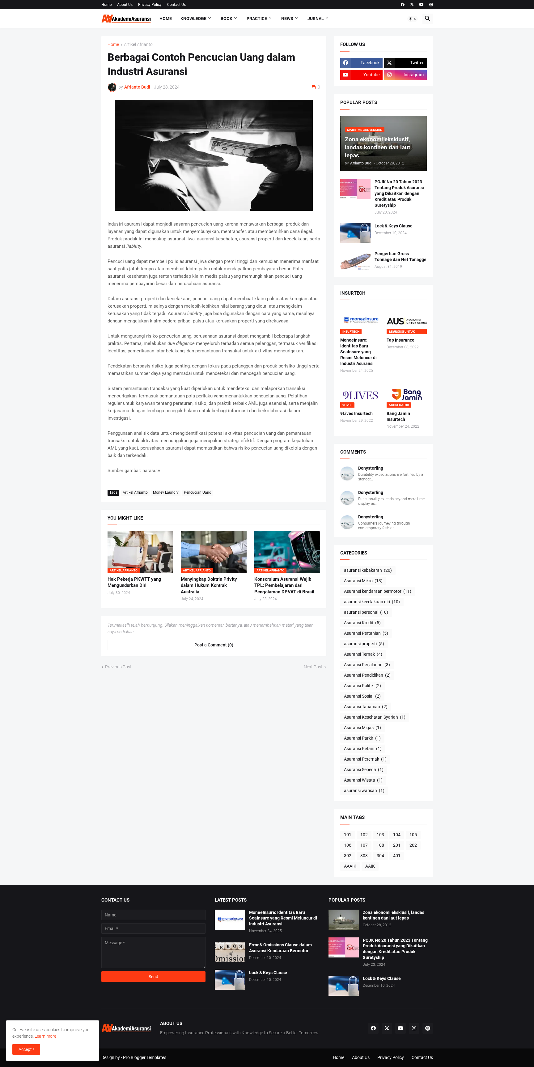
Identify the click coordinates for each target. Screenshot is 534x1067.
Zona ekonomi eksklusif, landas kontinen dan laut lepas (393, 915)
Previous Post (118, 666)
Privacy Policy (150, 4)
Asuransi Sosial (362, 696)
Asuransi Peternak (365, 759)
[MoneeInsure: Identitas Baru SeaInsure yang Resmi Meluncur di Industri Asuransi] (230, 920)
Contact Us (176, 4)
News (287, 18)
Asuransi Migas (362, 727)
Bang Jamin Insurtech (398, 416)
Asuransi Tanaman (366, 706)
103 (380, 834)
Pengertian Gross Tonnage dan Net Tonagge (400, 256)
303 (364, 855)
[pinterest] (431, 4)
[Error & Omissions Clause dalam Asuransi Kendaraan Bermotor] (230, 952)
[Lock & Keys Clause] (355, 233)
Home (106, 4)
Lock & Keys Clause (394, 225)
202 (413, 845)
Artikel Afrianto (138, 44)
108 (380, 845)
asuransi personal (366, 612)
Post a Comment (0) (213, 644)
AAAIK (350, 866)
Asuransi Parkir (362, 738)
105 (413, 834)
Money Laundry (166, 492)
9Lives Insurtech (356, 413)
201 (396, 845)
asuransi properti (364, 643)
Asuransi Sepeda (364, 769)
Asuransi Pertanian (366, 633)
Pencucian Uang (197, 492)
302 (347, 855)
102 (364, 834)
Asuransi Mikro (363, 580)
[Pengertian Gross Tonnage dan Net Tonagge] (355, 261)
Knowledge (193, 18)
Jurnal (315, 18)
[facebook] (403, 4)
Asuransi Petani (363, 748)
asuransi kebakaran (368, 570)
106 (347, 845)
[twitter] (412, 4)
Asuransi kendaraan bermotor (377, 591)
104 (396, 834)
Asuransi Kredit (362, 622)
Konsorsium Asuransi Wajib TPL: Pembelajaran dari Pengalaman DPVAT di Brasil (284, 585)
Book (226, 18)
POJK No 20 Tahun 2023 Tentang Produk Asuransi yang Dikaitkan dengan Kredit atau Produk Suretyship (399, 193)
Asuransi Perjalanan (367, 664)
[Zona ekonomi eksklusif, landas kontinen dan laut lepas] (343, 920)
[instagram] (414, 1028)
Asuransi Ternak (363, 654)
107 (364, 845)
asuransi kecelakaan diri (372, 601)
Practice (257, 18)
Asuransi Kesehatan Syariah (374, 717)
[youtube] (421, 4)
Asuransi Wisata (363, 780)
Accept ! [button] (26, 1049)
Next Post (313, 666)
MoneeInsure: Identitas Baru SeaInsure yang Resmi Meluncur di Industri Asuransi (358, 352)
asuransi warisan (364, 790)
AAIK (370, 866)
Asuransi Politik (362, 685)
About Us (125, 4)
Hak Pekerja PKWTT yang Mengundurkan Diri (134, 582)
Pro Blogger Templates (144, 1057)
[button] (412, 19)
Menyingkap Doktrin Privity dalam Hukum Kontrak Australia (209, 585)
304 (380, 855)
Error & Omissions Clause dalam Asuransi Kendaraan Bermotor (280, 947)
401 (396, 855)
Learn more (45, 1036)
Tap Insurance (400, 340)
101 (347, 834)
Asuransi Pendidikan (367, 675)
